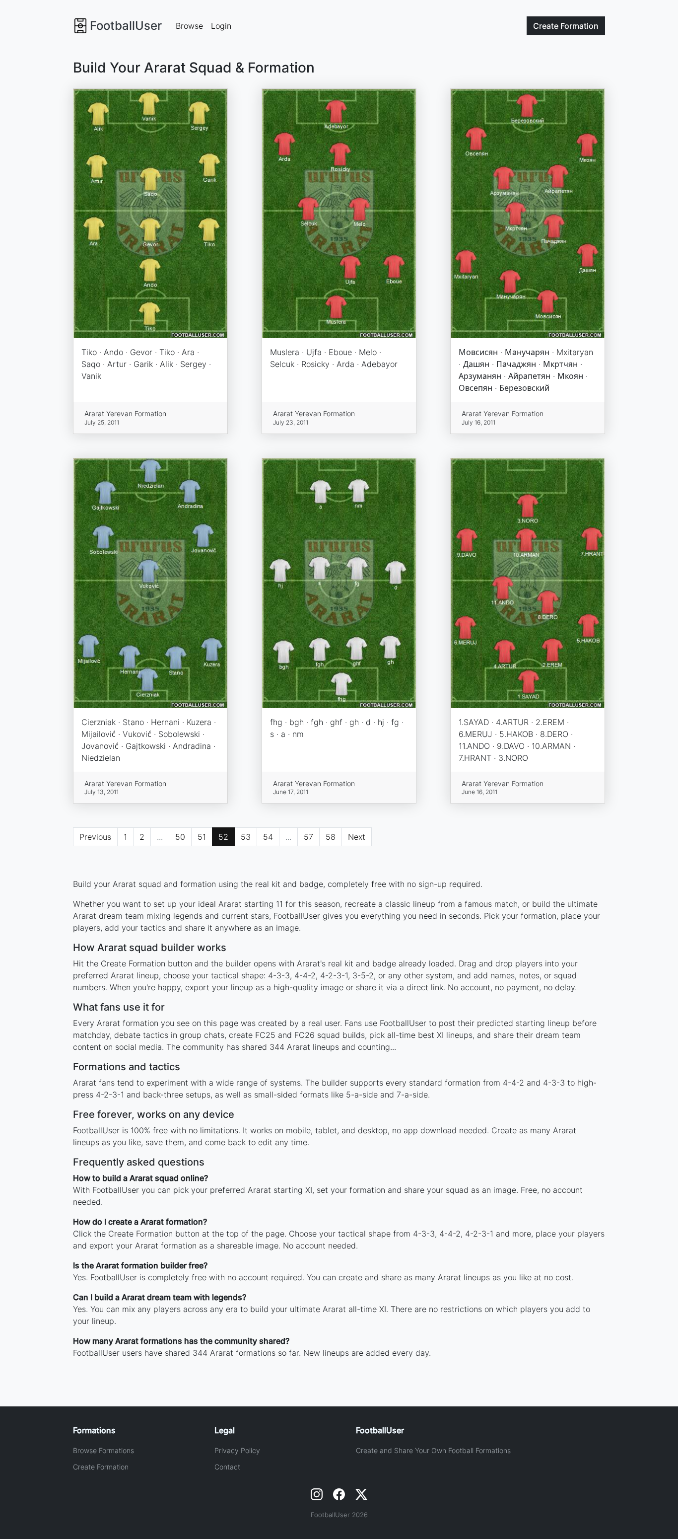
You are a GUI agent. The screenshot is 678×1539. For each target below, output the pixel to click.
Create (566, 26)
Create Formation (101, 1467)
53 (246, 837)
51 (202, 837)
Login (221, 26)
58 (331, 837)
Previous (95, 837)
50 (180, 837)
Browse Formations (103, 1450)
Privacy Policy (237, 1450)
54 (268, 837)
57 (308, 837)
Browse (189, 26)
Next (356, 837)
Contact (227, 1467)
